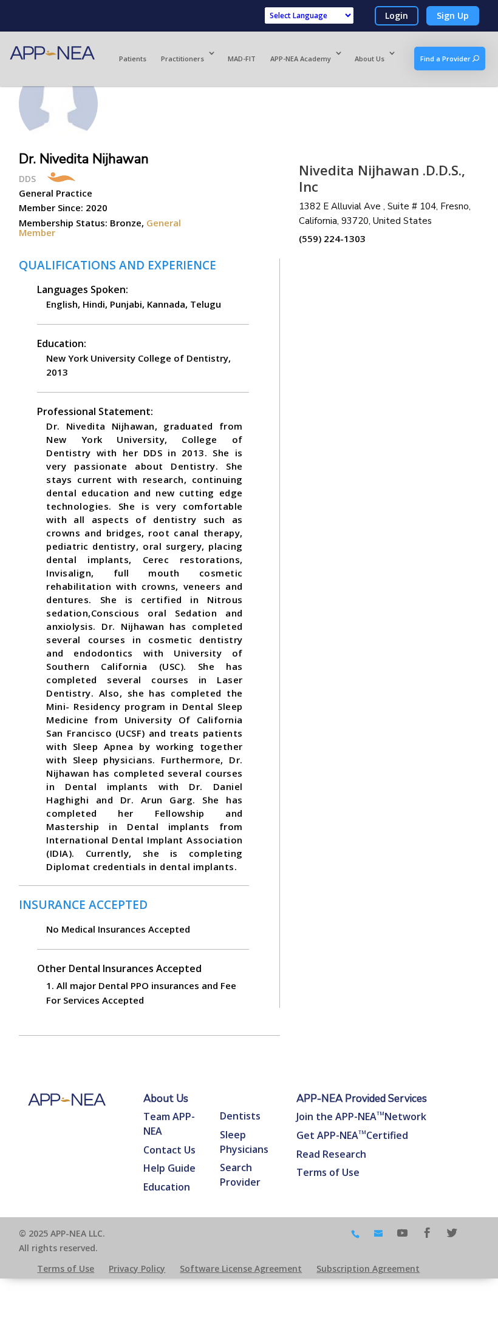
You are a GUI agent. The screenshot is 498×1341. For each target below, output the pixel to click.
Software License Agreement (241, 1268)
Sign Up (453, 15)
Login (396, 15)
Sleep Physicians (244, 1142)
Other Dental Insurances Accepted (119, 968)
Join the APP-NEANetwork (361, 1116)
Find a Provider (446, 58)
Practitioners (182, 58)
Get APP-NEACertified (352, 1135)
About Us (369, 58)
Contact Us (169, 1150)
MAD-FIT (242, 58)
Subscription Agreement (368, 1268)
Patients (132, 58)
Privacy (137, 1268)
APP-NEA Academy (300, 58)
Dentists (240, 1116)
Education (166, 1187)
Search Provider (240, 1175)
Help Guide (169, 1168)
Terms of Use (328, 1172)
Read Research (331, 1154)
